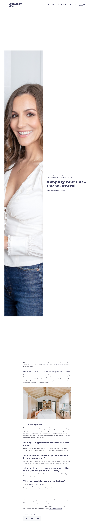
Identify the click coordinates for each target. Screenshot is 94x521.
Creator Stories (58, 175)
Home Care (58, 177)
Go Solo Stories (51, 177)
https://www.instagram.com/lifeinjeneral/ (40, 488)
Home (45, 4)
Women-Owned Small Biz (67, 177)
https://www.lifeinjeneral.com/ (37, 484)
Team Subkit (57, 190)
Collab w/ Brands (52, 4)
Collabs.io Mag (15, 5)
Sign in (76, 4)
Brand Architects (62, 4)
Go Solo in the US (67, 175)
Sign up (81, 4)
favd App (70, 4)
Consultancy (50, 175)
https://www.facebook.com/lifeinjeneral (39, 486)
